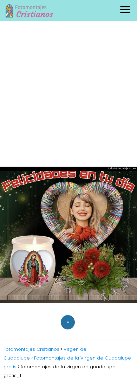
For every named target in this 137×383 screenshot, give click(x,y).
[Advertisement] (68, 93)
